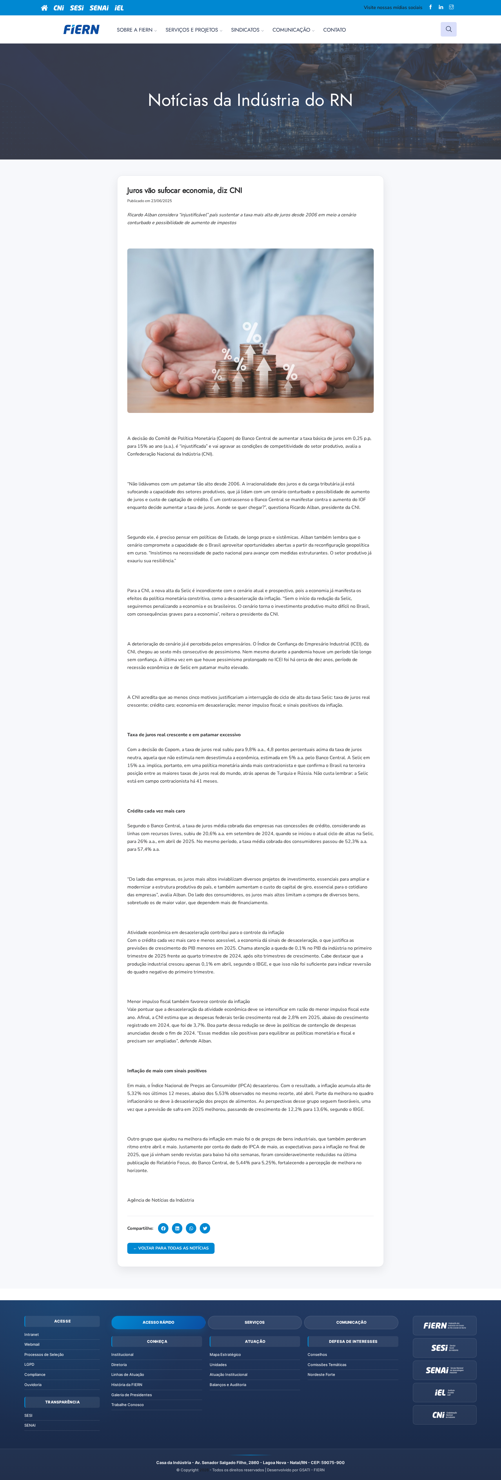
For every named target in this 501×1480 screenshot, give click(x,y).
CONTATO (334, 30)
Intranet (31, 1334)
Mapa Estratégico (225, 1354)
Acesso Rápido (158, 1322)
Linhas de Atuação (127, 1374)
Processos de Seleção (44, 1354)
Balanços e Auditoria (228, 1384)
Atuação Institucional (228, 1374)
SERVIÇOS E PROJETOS (192, 30)
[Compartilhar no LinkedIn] (177, 1228)
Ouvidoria (32, 1384)
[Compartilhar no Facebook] (163, 1228)
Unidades (218, 1364)
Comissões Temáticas (327, 1364)
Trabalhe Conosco (127, 1404)
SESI (28, 1415)
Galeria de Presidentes (131, 1394)
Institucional (122, 1354)
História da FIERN (126, 1384)
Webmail (31, 1344)
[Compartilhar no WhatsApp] (191, 1228)
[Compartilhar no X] (205, 1228)
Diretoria (119, 1364)
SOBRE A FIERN (135, 30)
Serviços (255, 1322)
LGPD (29, 1364)
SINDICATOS (245, 30)
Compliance (35, 1374)
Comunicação (351, 1322)
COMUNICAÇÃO (291, 30)
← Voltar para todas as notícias (171, 1248)
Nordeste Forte (321, 1374)
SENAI (30, 1425)
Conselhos (317, 1354)
